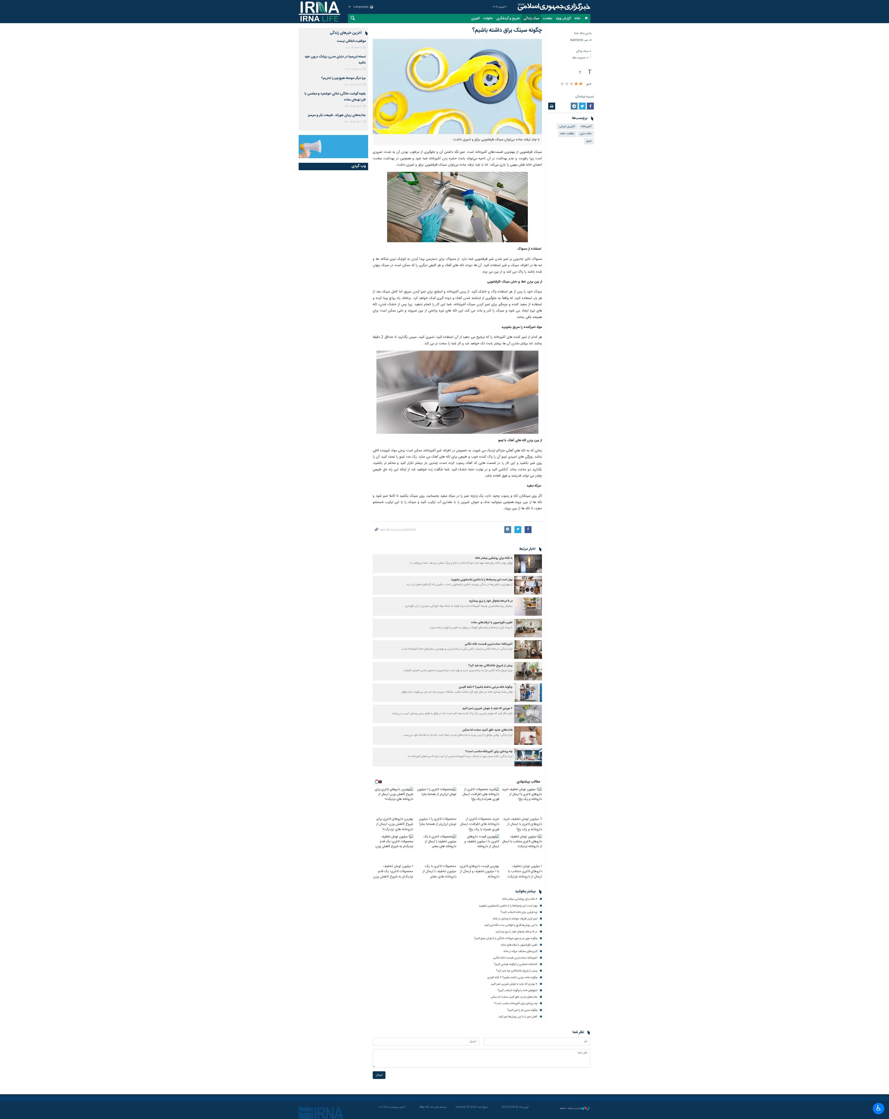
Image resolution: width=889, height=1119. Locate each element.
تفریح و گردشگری (508, 18)
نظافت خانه (567, 133)
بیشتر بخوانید (525, 892)
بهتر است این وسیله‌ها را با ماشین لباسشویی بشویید (482, 579)
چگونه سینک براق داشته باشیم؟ (507, 30)
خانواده (488, 18)
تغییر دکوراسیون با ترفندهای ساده (491, 622)
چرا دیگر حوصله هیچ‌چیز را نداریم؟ (343, 78)
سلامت (547, 18)
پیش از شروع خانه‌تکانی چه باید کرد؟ (490, 665)
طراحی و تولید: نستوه (571, 1108)
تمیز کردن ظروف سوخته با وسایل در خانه (515, 918)
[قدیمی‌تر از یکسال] (528, 563)
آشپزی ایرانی (567, 126)
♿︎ (878, 1108)
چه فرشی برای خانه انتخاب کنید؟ (519, 912)
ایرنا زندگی (553, 7)
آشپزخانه (586, 126)
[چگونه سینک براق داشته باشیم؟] (457, 86)
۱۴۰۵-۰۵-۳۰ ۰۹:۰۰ (353, 122)
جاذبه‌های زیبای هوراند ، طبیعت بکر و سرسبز (337, 115)
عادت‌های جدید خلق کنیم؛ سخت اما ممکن (488, 730)
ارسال (379, 1075)
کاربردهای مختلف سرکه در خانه (520, 951)
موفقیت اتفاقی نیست (351, 41)
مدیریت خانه (578, 58)
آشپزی (475, 18)
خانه (577, 18)
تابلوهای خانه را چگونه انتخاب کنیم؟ (517, 990)
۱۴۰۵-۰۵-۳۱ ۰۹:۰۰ (353, 85)
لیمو (589, 141)
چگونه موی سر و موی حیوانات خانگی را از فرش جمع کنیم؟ (505, 938)
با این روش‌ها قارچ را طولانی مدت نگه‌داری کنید (510, 925)
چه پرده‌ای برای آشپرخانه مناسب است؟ (489, 751)
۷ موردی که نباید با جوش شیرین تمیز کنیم (487, 708)
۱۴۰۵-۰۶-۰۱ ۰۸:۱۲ (353, 69)
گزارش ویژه (563, 18)
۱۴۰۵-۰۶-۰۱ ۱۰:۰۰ (353, 48)
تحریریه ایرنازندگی (585, 96)
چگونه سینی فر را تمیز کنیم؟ (522, 1010)
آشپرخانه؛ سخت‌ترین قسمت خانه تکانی (489, 644)
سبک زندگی (531, 18)
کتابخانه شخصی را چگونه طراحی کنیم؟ (515, 964)
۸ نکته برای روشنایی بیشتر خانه (494, 558)
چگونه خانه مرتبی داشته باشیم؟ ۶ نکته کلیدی (486, 687)
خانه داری (586, 133)
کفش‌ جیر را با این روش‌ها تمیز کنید (517, 1016)
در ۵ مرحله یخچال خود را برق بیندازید (491, 601)
